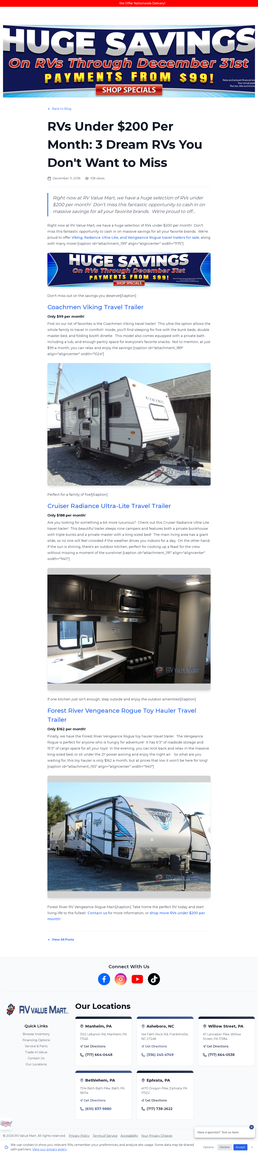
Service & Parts (36, 1046)
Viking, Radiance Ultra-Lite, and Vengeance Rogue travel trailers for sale (135, 237)
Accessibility (129, 1136)
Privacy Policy (79, 1136)
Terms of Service (105, 1136)
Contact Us (36, 1058)
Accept (240, 1147)
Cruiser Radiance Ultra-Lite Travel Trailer (109, 506)
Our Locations (36, 1064)
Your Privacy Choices (156, 1136)
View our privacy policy (49, 1149)
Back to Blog (61, 109)
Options (208, 1147)
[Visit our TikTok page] (154, 979)
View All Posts (63, 939)
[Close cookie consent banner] (251, 1147)
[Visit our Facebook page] (104, 979)
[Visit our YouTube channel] (137, 979)
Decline (225, 1147)
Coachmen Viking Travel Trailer (96, 307)
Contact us (97, 913)
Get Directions (95, 1046)
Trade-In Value (36, 1052)
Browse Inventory (36, 1034)
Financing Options (36, 1040)
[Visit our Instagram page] (121, 979)
